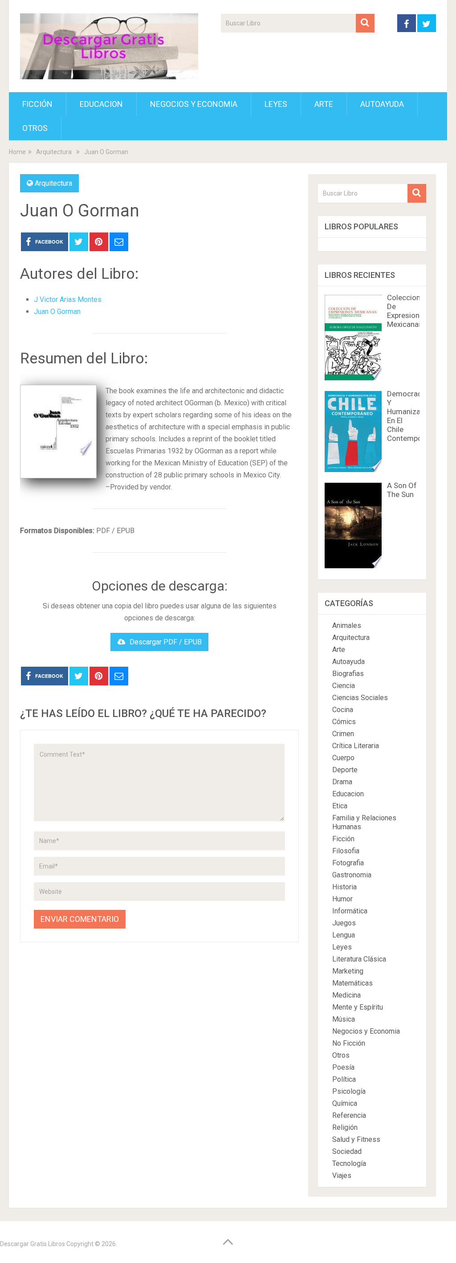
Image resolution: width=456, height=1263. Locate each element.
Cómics (344, 721)
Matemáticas (352, 983)
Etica (339, 806)
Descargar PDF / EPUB (166, 642)
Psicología (349, 1091)
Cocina (342, 709)
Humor (342, 899)
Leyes (276, 104)
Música (343, 1019)
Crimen (343, 733)
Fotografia (348, 863)
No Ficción (348, 1043)
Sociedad (347, 1151)
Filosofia (345, 851)
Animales (346, 625)
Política (344, 1079)
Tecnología (349, 1163)
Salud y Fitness (356, 1139)
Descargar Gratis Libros (32, 1243)
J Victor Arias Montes (68, 299)
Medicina (346, 995)
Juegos (344, 923)
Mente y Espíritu (357, 1007)
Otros (35, 128)
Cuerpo (343, 758)
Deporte (345, 770)
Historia (344, 887)
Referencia (349, 1115)
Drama (342, 782)
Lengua (343, 935)
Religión (345, 1127)
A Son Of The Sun (402, 490)
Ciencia (343, 685)
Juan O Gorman (57, 311)
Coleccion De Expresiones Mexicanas (407, 311)
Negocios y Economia (193, 104)
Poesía (343, 1067)
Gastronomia (351, 875)
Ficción (37, 104)
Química (344, 1103)
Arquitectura (53, 183)
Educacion (101, 104)
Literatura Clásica (359, 959)
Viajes (341, 1175)
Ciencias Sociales (360, 697)
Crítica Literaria (355, 746)
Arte (323, 104)
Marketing (347, 971)
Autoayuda (382, 104)
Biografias (348, 673)
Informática (349, 911)
